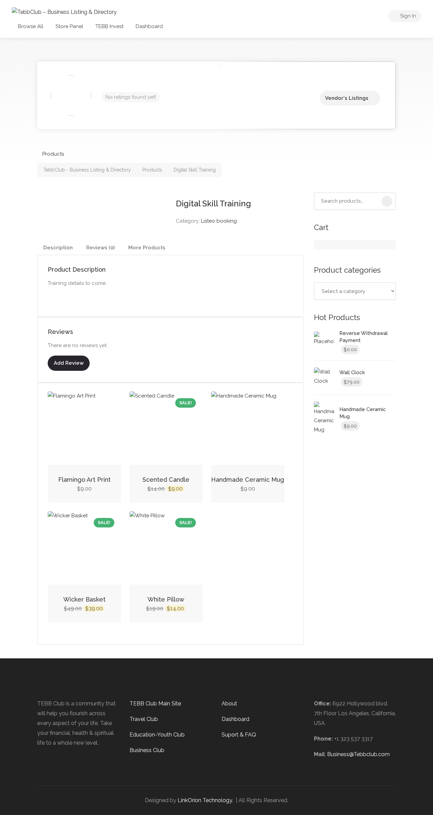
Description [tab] (58, 248)
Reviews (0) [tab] (100, 248)
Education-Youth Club (157, 734)
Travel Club (144, 719)
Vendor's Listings (346, 98)
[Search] (387, 201)
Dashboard (149, 26)
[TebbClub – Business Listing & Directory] (64, 11)
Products (53, 154)
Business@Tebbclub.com (358, 754)
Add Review (69, 363)
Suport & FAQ (239, 734)
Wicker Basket (84, 599)
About (229, 703)
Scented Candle (165, 479)
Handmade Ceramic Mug (247, 479)
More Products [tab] (146, 248)
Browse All (30, 26)
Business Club (147, 750)
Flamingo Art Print (84, 479)
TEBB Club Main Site (155, 703)
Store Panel (69, 26)
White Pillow (165, 599)
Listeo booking (219, 221)
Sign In (407, 16)
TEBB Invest (109, 26)
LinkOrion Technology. (205, 800)
